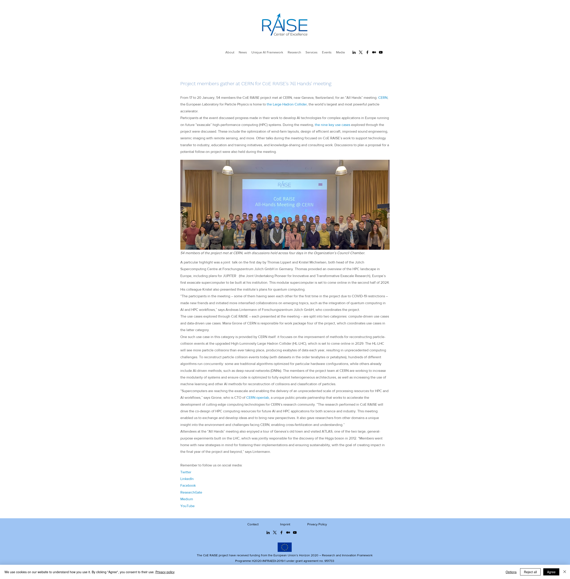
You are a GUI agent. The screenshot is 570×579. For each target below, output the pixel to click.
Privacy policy (165, 572)
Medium (186, 499)
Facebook (188, 485)
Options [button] (511, 572)
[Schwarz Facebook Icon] (367, 52)
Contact (253, 524)
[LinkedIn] (354, 52)
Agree (551, 572)
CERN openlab (257, 397)
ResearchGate (191, 492)
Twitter (185, 472)
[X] (360, 52)
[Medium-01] (374, 52)
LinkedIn (187, 479)
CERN (382, 97)
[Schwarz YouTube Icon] (381, 52)
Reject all (530, 572)
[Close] (564, 571)
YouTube (187, 506)
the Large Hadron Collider (287, 104)
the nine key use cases (332, 125)
